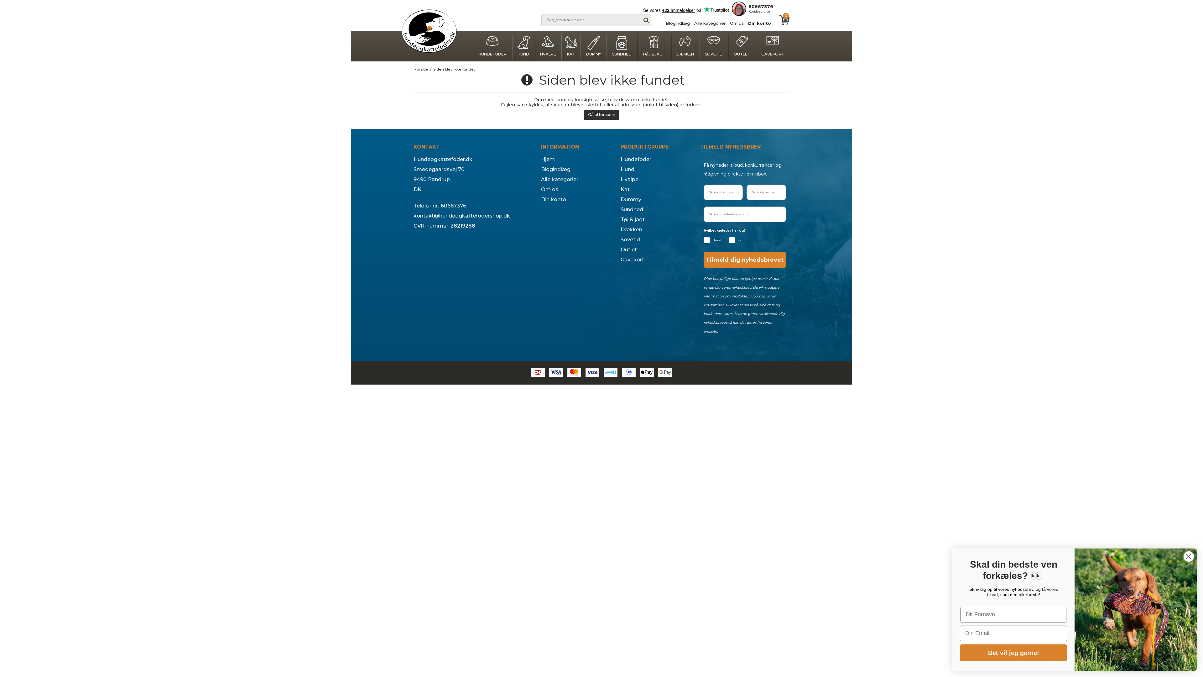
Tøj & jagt (653, 54)
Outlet (742, 54)
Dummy (593, 54)
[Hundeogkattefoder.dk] (429, 31)
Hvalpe (548, 54)
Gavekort (772, 54)
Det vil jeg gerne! (1013, 652)
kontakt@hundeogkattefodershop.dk (462, 216)
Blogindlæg (678, 23)
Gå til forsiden (601, 114)
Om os (737, 23)
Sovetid (714, 54)
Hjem (548, 159)
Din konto (759, 23)
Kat (571, 54)
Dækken (685, 54)
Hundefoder (492, 54)
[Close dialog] (1188, 556)
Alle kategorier (710, 23)
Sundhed (622, 54)
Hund (523, 54)
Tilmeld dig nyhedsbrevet (745, 259)
